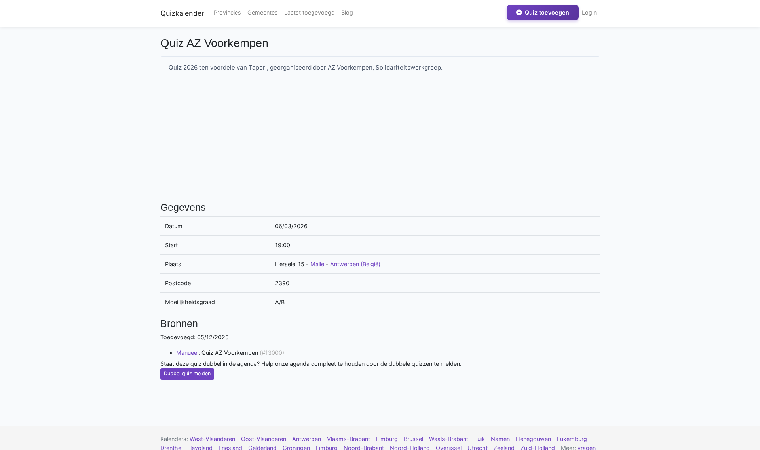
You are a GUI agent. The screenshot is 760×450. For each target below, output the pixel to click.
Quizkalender (182, 13)
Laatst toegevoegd (309, 12)
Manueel (187, 352)
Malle (317, 264)
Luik (480, 438)
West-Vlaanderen (213, 438)
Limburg (387, 438)
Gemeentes (262, 12)
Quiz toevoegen (546, 12)
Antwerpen (307, 438)
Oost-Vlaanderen (264, 438)
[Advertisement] (380, 139)
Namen (501, 438)
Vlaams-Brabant (349, 438)
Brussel (414, 438)
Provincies (227, 12)
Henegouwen (534, 438)
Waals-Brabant (449, 438)
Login (589, 12)
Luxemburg (573, 438)
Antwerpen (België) (355, 264)
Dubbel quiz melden (187, 373)
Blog (347, 12)
